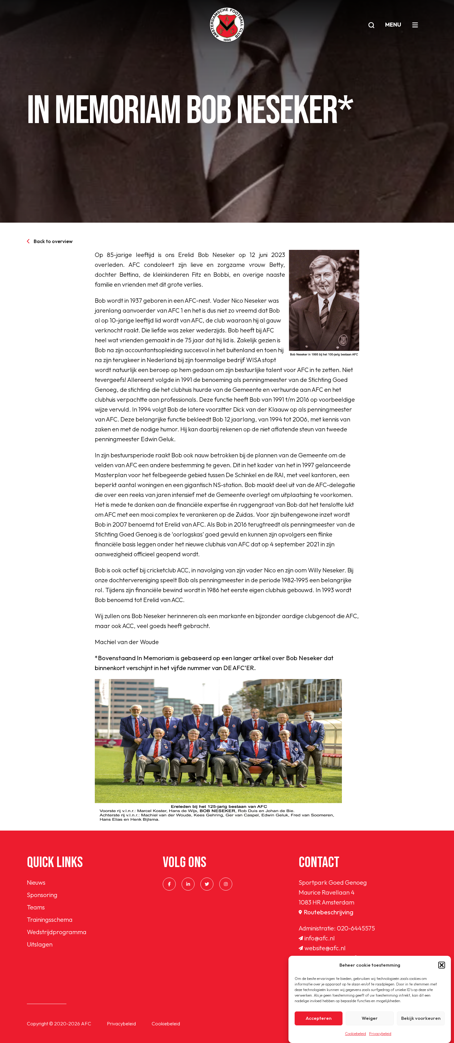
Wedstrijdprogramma (56, 932)
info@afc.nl (320, 938)
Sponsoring (42, 895)
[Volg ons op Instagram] (225, 884)
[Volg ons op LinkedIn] (188, 884)
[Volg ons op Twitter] (206, 884)
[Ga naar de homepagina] (227, 24)
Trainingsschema (50, 919)
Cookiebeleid (355, 1033)
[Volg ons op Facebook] (169, 884)
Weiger (370, 1018)
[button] (442, 965)
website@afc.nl (325, 948)
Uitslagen (40, 944)
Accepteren (318, 1018)
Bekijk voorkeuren (420, 1018)
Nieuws (36, 882)
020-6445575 (356, 928)
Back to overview (53, 241)
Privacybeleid (380, 1033)
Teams (36, 907)
